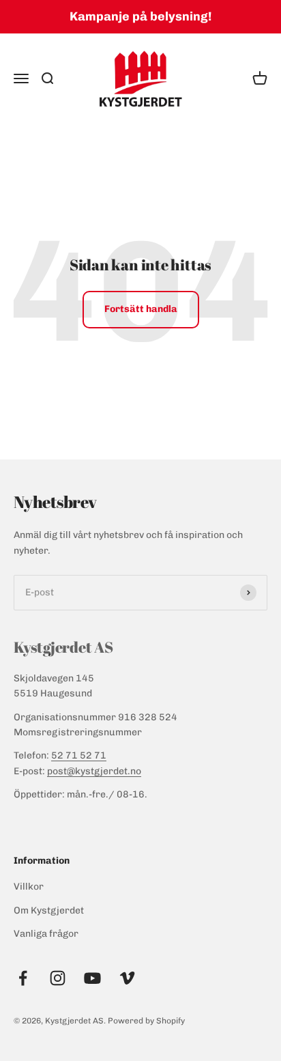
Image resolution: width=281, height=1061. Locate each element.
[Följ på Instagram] (57, 978)
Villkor (29, 886)
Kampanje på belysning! (140, 16)
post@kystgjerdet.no (94, 771)
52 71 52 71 (78, 755)
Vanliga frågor (46, 933)
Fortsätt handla (140, 309)
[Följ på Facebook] (23, 978)
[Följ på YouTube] (92, 978)
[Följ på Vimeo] (127, 978)
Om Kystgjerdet (49, 910)
